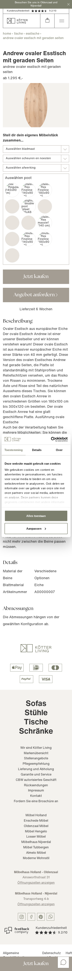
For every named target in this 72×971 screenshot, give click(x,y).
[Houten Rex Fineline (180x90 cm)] (45, 239)
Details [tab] (36, 450)
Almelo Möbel (36, 853)
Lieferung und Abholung (36, 769)
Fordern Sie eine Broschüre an (36, 801)
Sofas (36, 704)
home (7, 33)
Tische (36, 722)
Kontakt (36, 796)
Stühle (36, 713)
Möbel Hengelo (36, 831)
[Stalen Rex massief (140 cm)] (45, 223)
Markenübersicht (36, 753)
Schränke (36, 732)
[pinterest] (41, 917)
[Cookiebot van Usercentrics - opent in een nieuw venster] (51, 439)
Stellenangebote (36, 758)
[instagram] (22, 917)
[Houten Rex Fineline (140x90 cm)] (28, 239)
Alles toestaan (36, 516)
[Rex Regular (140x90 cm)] (12, 190)
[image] (36, 105)
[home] (21, 21)
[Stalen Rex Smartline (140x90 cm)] (45, 206)
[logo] (36, 648)
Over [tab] (59, 450)
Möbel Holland (36, 815)
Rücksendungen (36, 785)
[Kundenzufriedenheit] (17, 930)
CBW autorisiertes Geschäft (36, 780)
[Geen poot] (12, 255)
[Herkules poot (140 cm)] (12, 223)
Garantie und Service (36, 774)
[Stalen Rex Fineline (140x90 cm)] (28, 190)
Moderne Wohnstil (36, 858)
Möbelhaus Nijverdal (36, 842)
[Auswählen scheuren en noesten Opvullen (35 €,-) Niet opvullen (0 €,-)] (36, 158)
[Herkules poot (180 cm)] (28, 223)
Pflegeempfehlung (36, 763)
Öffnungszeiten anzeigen (36, 882)
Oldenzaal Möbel (36, 826)
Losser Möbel (36, 836)
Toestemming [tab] (13, 450)
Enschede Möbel (36, 820)
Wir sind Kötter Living (36, 748)
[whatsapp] (50, 917)
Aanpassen (33, 528)
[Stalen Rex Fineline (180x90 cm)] (45, 190)
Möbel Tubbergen (36, 847)
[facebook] (31, 917)
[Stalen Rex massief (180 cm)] (12, 239)
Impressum (36, 790)
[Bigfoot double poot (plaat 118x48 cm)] (28, 206)
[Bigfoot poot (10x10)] (12, 206)
